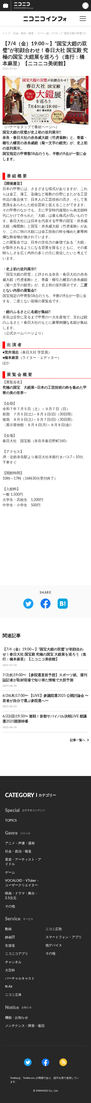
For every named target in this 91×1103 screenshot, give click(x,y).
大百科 (10, 970)
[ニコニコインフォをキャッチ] (63, 1062)
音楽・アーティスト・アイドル (23, 862)
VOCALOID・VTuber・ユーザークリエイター (22, 883)
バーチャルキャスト (20, 978)
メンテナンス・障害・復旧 (24, 1026)
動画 (8, 929)
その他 (10, 906)
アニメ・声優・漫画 (20, 843)
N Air (9, 986)
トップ (6, 33)
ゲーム (10, 872)
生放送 (10, 945)
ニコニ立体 (13, 995)
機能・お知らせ (16, 1017)
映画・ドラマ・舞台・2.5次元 (21, 896)
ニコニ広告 (54, 929)
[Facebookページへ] (45, 1062)
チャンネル (13, 962)
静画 (8, 937)
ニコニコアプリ (16, 954)
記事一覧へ (77, 740)
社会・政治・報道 (23, 33)
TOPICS (11, 820)
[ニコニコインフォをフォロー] (28, 1062)
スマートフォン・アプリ (64, 937)
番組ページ (43, 127)
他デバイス (54, 945)
